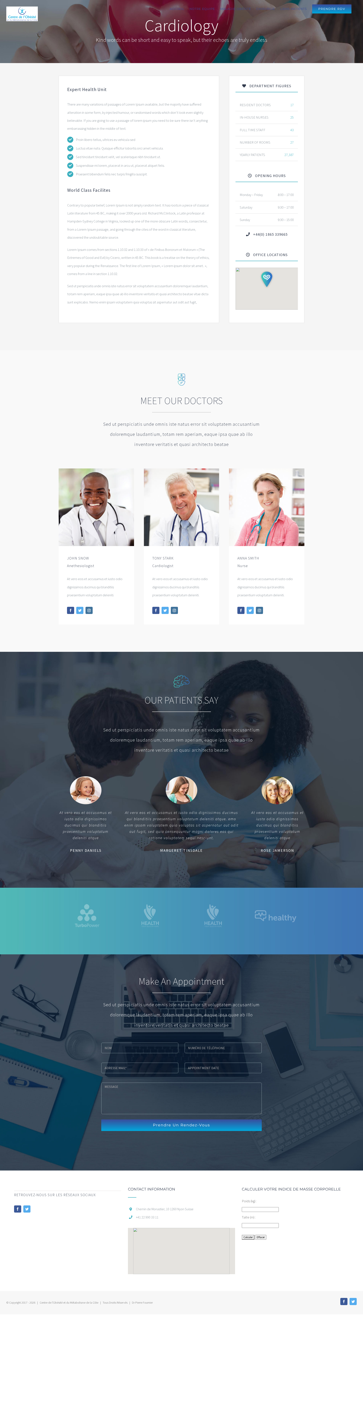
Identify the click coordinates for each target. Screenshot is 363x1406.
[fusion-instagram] (89, 610)
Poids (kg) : (249, 1201)
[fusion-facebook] (70, 610)
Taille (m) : (249, 1217)
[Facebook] (17, 1209)
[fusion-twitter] (79, 610)
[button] (266, 279)
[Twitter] (26, 1209)
